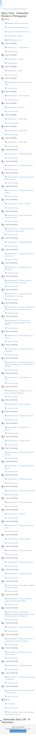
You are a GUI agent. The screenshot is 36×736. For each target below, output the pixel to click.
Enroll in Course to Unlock (18, 731)
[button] (1, 1)
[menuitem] (1, 4)
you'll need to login (25, 729)
